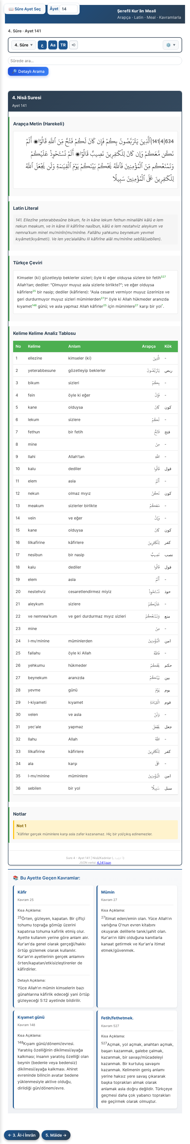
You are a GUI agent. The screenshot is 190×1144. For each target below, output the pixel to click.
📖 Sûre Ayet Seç (25, 8)
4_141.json (104, 862)
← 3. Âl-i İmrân (22, 1135)
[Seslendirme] (73, 44)
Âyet (54, 8)
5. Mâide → (56, 1135)
